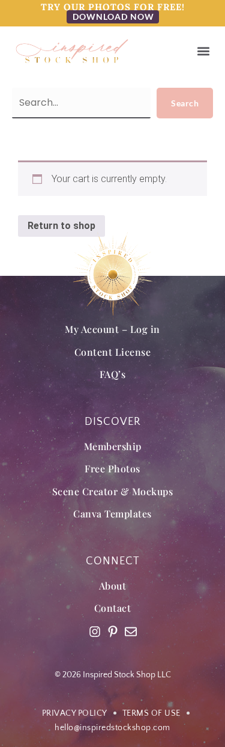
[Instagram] (95, 632)
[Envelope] (131, 632)
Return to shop (61, 225)
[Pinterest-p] (113, 632)
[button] (203, 51)
